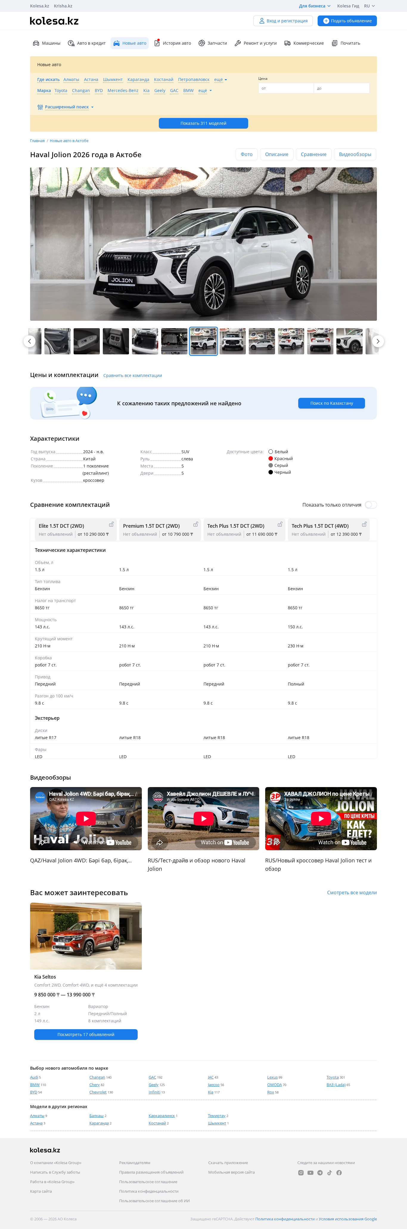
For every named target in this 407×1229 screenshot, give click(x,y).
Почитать (350, 43)
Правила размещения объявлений (151, 1172)
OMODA (274, 1084)
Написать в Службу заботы (55, 1172)
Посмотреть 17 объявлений (86, 1034)
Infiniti (154, 1092)
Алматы (37, 1115)
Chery (94, 1084)
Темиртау (217, 1115)
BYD (33, 1092)
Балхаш (96, 1115)
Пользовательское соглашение (148, 1181)
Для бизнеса (312, 6)
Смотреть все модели (352, 892)
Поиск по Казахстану (331, 403)
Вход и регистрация (287, 21)
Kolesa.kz (39, 6)
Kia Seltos (86, 1008)
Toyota (333, 1077)
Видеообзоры (355, 154)
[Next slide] (378, 341)
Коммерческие (308, 43)
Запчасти (217, 43)
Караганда (99, 1123)
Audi (34, 1077)
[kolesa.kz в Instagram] (301, 1172)
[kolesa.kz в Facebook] (339, 1172)
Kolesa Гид (348, 6)
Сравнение (314, 154)
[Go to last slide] (29, 341)
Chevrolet (98, 1092)
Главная (38, 140)
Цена (263, 78)
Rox (270, 1092)
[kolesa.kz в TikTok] (329, 1172)
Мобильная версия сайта (231, 1172)
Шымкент (217, 1123)
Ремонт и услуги (260, 43)
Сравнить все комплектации (132, 375)
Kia (210, 1092)
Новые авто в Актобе (69, 140)
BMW (35, 1084)
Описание (276, 154)
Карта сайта (41, 1191)
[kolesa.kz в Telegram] (320, 1172)
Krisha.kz (63, 6)
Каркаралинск (162, 1115)
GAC (152, 1077)
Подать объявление (351, 21)
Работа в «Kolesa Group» (52, 1181)
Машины (51, 43)
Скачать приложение (228, 1162)
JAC (211, 1077)
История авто (177, 43)
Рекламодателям (134, 1162)
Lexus (272, 1077)
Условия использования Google (348, 1219)
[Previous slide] (30, 818)
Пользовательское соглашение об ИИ (154, 1200)
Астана (36, 1123)
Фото (247, 154)
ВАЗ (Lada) (336, 1084)
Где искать (48, 79)
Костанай (157, 1123)
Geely (154, 1084)
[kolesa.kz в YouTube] (310, 1172)
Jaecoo (214, 1084)
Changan (97, 1077)
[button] (57, 341)
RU (367, 6)
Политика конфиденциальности (148, 1191)
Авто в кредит (91, 43)
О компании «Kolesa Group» (55, 1162)
